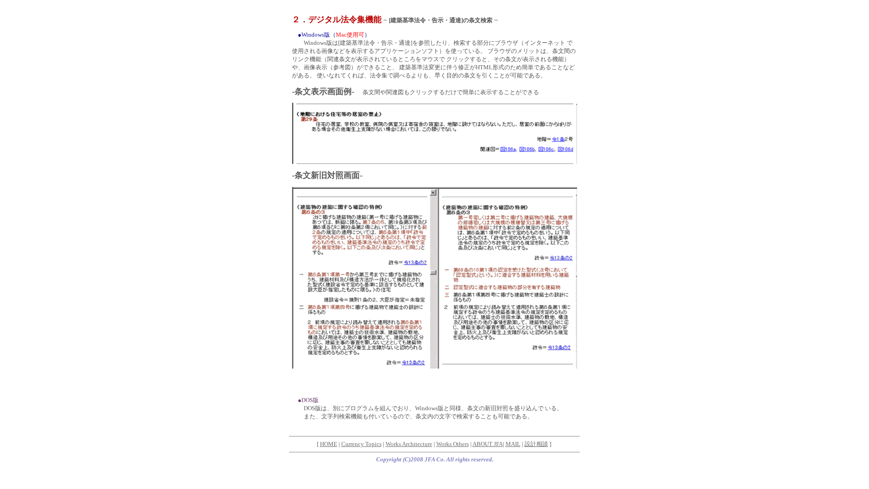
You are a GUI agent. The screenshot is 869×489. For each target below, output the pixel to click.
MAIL (513, 444)
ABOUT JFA (488, 444)
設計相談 (536, 444)
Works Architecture (409, 444)
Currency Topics (361, 444)
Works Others (452, 444)
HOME (328, 444)
